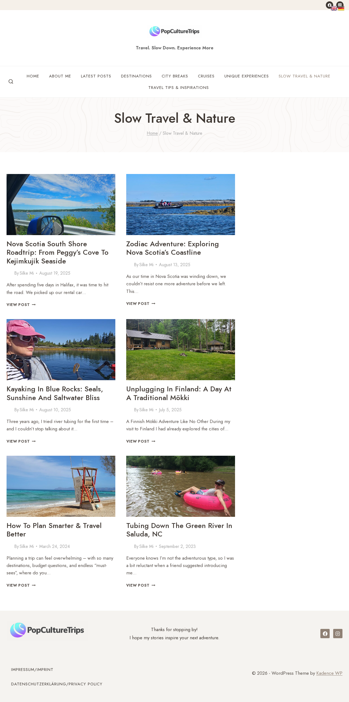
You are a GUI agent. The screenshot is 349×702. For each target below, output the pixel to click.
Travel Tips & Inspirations (178, 88)
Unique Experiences (246, 76)
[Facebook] (329, 5)
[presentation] (61, 204)
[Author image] (9, 273)
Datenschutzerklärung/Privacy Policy (57, 684)
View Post (21, 304)
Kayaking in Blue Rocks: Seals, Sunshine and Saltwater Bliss (55, 393)
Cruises (206, 76)
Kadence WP (329, 673)
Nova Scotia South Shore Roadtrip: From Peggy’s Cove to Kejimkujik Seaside (58, 252)
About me (60, 76)
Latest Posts (96, 76)
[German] (341, 7)
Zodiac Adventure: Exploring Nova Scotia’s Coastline (172, 248)
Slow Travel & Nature (304, 76)
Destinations (136, 76)
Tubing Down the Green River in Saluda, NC (179, 529)
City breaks (175, 76)
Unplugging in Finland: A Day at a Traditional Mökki (178, 393)
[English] (334, 7)
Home (33, 76)
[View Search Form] (11, 82)
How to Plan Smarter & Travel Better (54, 529)
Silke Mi (27, 273)
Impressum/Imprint (32, 670)
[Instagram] (337, 633)
